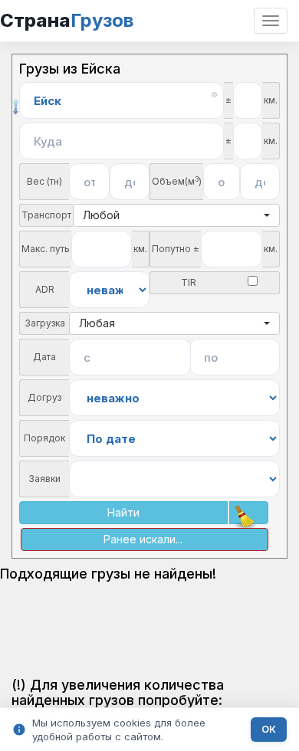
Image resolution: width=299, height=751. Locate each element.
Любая (97, 323)
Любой (101, 214)
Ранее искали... (143, 539)
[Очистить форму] (248, 512)
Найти (123, 512)
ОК (268, 729)
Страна (66, 20)
